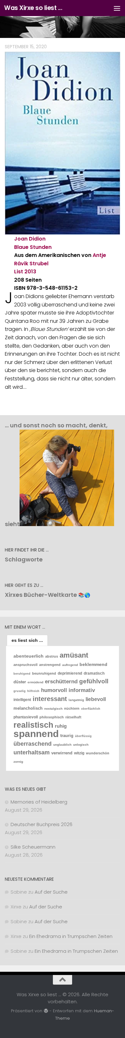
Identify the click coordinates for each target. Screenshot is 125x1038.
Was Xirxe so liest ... (33, 8)
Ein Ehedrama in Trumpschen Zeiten (71, 936)
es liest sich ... (27, 640)
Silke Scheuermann (33, 846)
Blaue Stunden (33, 247)
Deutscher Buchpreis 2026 (41, 824)
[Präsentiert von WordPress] (46, 1011)
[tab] (27, 640)
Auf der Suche (51, 891)
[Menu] (117, 8)
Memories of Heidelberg (39, 801)
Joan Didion (30, 238)
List (18, 271)
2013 (30, 271)
